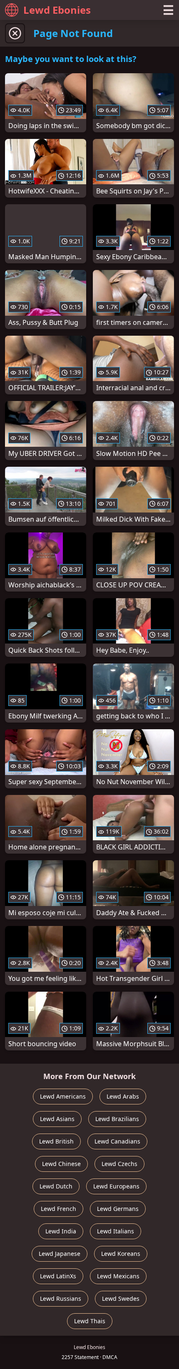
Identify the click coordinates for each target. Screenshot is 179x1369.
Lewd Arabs (123, 1096)
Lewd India (60, 1231)
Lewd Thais (89, 1321)
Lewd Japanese (59, 1254)
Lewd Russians (60, 1298)
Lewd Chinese (61, 1164)
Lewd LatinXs (58, 1276)
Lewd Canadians (117, 1141)
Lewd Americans (63, 1096)
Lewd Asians (57, 1119)
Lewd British (56, 1141)
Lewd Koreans (120, 1254)
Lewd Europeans (116, 1186)
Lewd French (58, 1209)
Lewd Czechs (119, 1164)
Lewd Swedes (120, 1298)
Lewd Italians (115, 1231)
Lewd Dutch (56, 1186)
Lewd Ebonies (57, 10)
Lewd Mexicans (118, 1276)
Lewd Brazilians (117, 1119)
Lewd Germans (118, 1209)
